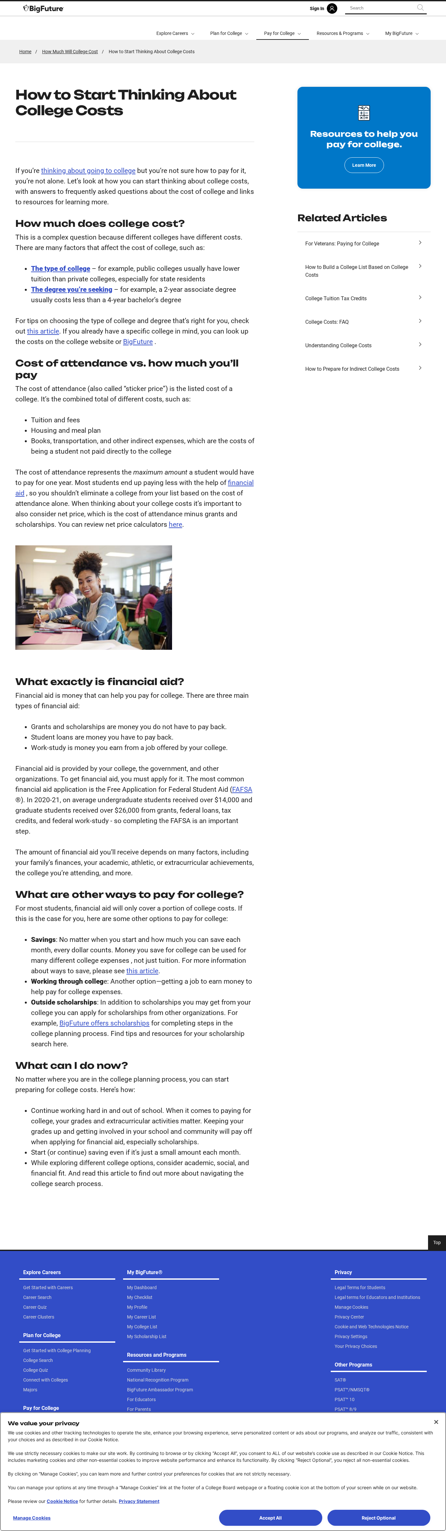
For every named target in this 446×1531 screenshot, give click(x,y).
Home (25, 51)
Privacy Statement (139, 1501)
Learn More (364, 165)
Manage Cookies (32, 1518)
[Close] (436, 1422)
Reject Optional (379, 1518)
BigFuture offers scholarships (104, 1023)
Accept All (270, 1518)
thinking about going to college (88, 171)
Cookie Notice (62, 1501)
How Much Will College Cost (70, 51)
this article (43, 331)
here (175, 524)
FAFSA (242, 789)
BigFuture (138, 342)
